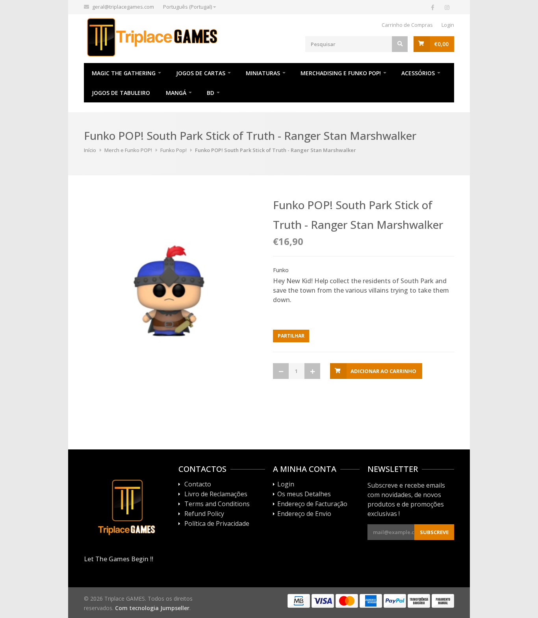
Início (90, 150)
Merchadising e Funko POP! (341, 73)
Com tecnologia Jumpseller (152, 608)
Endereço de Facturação (312, 504)
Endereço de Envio (304, 514)
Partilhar (291, 335)
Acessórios (418, 73)
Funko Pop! (173, 150)
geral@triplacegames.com (123, 6)
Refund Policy (204, 514)
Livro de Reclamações (215, 494)
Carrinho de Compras (407, 24)
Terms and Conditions (217, 504)
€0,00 (441, 44)
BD (210, 93)
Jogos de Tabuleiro (121, 93)
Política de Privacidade (216, 524)
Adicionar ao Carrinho (383, 371)
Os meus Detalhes (304, 494)
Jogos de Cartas (200, 73)
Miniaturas (263, 73)
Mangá (176, 93)
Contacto (197, 484)
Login (448, 24)
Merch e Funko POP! (128, 150)
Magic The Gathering (124, 73)
